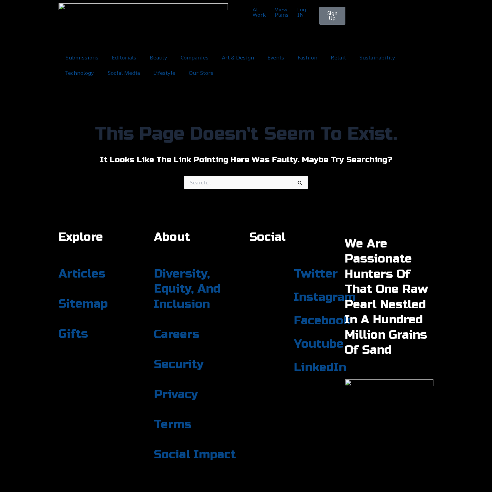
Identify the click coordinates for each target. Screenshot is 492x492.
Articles (82, 274)
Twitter (316, 274)
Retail (338, 57)
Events (275, 57)
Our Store (201, 72)
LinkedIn (320, 367)
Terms (172, 425)
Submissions (81, 57)
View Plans (282, 12)
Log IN (301, 12)
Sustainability (377, 57)
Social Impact (195, 455)
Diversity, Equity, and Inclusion (187, 289)
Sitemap (83, 304)
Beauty (158, 57)
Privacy (176, 394)
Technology (79, 72)
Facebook (322, 321)
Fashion (307, 57)
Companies (195, 57)
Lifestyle (164, 72)
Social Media (123, 72)
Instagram (324, 297)
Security (178, 364)
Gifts (73, 334)
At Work (259, 12)
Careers (176, 334)
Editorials (124, 57)
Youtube (319, 344)
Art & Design (238, 57)
